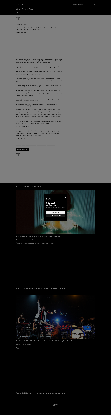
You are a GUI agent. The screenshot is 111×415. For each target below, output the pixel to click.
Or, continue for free (55, 219)
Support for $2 (55, 212)
